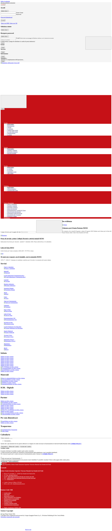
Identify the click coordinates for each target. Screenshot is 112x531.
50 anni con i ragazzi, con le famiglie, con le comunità (21, 257)
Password (18, 14)
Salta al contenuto (5, 1)
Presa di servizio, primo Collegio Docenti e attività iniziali (22, 238)
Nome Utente (19, 12)
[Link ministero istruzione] (8, 3)
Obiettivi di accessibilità (10, 500)
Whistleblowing (8, 502)
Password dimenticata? (6, 17)
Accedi (3, 4)
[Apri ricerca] (98, 43)
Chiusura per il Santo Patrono (75, 228)
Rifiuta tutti (14, 446)
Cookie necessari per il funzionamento (11, 458)
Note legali (7, 494)
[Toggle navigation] (14, 101)
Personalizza (4, 446)
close (2, 109)
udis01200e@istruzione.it (21, 476)
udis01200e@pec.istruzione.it (21, 478)
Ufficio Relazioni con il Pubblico (12, 497)
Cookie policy (7, 493)
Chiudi (2, 47)
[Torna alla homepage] (10, 63)
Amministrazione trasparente (11, 504)
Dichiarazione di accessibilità (11, 499)
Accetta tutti (25, 446)
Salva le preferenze (13, 461)
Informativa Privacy (9, 496)
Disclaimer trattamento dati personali (10, 517)
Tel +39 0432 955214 (11, 475)
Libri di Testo (7, 248)
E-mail (18, 38)
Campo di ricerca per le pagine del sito (10, 232)
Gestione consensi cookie (10, 503)
